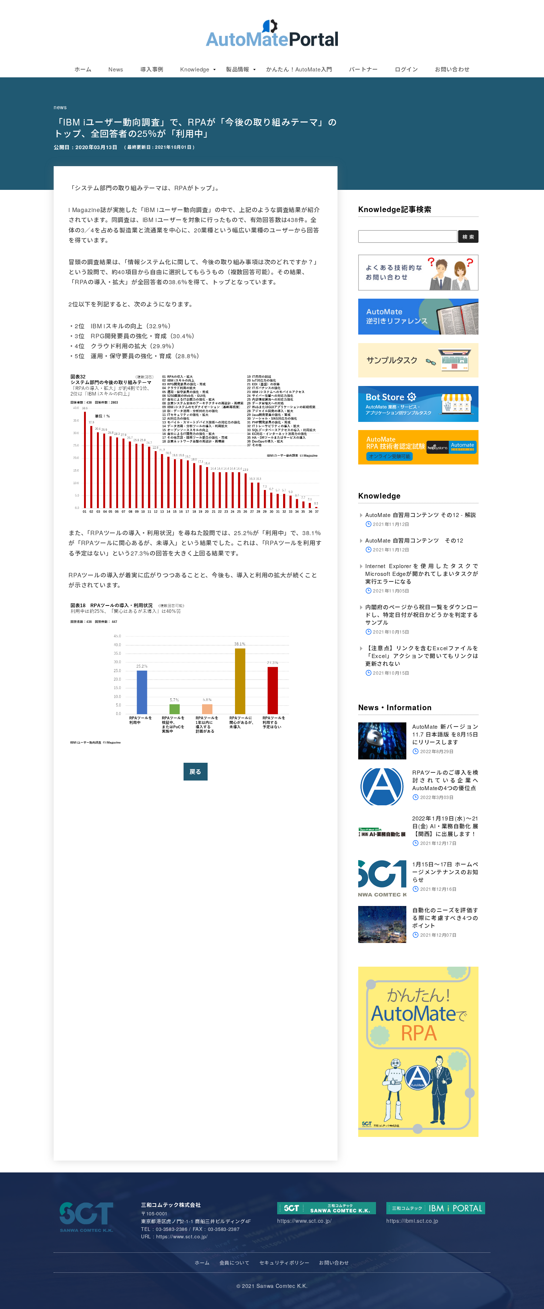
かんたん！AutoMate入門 (299, 69)
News (116, 69)
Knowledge (194, 69)
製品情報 (237, 69)
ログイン (406, 69)
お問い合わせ (452, 69)
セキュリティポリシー (284, 1262)
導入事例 (152, 69)
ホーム (83, 69)
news (60, 107)
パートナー (363, 69)
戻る (195, 771)
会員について (234, 1262)
